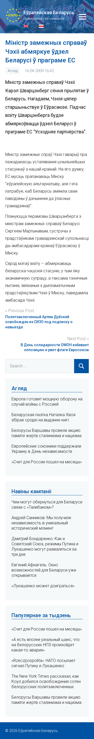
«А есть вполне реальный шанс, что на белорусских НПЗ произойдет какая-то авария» (45, 645)
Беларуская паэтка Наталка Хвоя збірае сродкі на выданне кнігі (43, 417)
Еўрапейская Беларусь (49, 12)
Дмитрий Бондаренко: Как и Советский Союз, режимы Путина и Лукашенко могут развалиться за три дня (44, 546)
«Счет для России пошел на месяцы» (46, 461)
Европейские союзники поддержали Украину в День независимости (46, 449)
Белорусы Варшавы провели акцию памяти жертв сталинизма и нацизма (46, 433)
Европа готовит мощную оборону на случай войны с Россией (47, 401)
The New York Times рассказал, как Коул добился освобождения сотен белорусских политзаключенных (46, 681)
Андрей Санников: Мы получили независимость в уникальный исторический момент (41, 523)
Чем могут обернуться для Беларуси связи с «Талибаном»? (46, 504)
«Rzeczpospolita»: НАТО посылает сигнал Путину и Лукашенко (43, 663)
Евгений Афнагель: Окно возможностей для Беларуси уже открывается (43, 570)
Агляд (13, 70)
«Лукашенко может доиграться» (42, 585)
